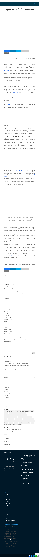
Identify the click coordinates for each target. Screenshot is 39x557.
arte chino (12, 411)
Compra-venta (7, 304)
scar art (26, 422)
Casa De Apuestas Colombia (9, 291)
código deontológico (8, 540)
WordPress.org (7, 333)
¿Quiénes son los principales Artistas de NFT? (13, 371)
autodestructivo (16, 92)
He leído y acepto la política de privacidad (13, 429)
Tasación (5, 321)
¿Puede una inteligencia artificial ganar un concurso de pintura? (16, 343)
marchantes (16, 418)
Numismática (6, 422)
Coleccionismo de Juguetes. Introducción (23, 286)
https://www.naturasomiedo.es (10, 289)
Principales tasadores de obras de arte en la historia (14, 337)
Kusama (13, 418)
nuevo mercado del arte (31, 420)
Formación (6, 307)
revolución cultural (21, 422)
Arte (5, 411)
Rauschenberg (16, 422)
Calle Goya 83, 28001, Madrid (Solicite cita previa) (7, 440)
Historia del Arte (24, 415)
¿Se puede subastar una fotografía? (11, 369)
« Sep (5, 472)
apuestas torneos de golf (9, 288)
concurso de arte (11, 413)
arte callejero (8, 411)
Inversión (6, 311)
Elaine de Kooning (12, 183)
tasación (5, 424)
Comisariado (6, 413)
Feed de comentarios (8, 331)
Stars (29, 422)
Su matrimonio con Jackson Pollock (11, 85)
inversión (5, 418)
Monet (19, 420)
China (23, 411)
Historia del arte (7, 309)
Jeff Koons (9, 418)
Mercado (20, 418)
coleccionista (31, 411)
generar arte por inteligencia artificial (9, 415)
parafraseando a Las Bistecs (18, 170)
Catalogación (6, 298)
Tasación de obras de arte (9, 323)
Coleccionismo (7, 300)
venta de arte (9, 424)
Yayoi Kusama (19, 424)
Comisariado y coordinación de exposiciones (12, 302)
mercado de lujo (31, 418)
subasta (32, 422)
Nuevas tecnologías (8, 319)
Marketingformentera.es (9, 286)
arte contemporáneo (18, 411)
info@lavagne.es (7, 444)
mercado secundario (15, 420)
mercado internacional (7, 420)
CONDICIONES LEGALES (25, 483)
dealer (21, 413)
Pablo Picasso (11, 422)
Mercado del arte (7, 315)
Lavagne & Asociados (8, 12)
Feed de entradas (7, 329)
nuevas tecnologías (24, 420)
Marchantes (6, 313)
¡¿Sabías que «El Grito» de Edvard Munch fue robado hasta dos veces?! (17, 347)
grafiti (20, 415)
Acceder (5, 327)
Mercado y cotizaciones (21, 12)
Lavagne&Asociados (8, 452)
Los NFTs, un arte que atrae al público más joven (13, 372)
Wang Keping (14, 424)
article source (6, 293)
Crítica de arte (17, 413)
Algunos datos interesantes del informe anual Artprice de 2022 (16, 345)
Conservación (6, 305)
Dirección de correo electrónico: (10, 431)
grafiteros (17, 415)
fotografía (24, 413)
